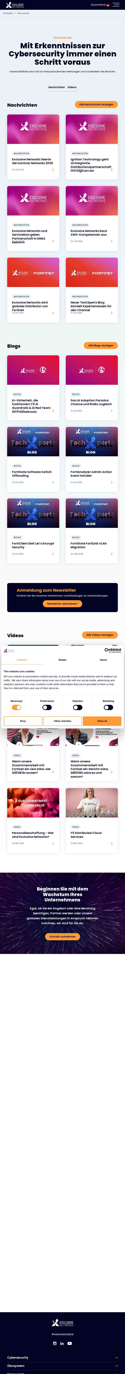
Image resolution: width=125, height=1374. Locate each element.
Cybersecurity (17, 1357)
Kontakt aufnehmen (62, 936)
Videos (71, 87)
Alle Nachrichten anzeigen (96, 104)
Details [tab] (63, 659)
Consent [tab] (22, 659)
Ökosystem (15, 1365)
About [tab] (103, 659)
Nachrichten (57, 87)
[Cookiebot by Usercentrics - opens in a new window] (107, 650)
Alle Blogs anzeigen (100, 345)
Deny (23, 721)
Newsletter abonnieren (62, 603)
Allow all (102, 721)
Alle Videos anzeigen (99, 635)
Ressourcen (23, 13)
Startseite (9, 13)
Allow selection (62, 721)
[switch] (47, 707)
